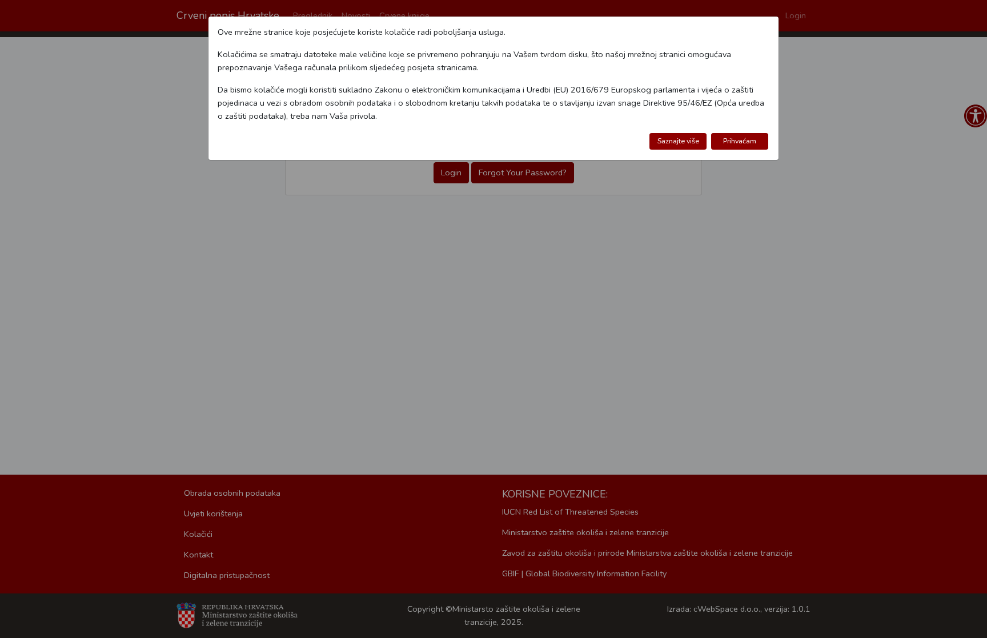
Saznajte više (678, 141)
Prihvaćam (739, 141)
